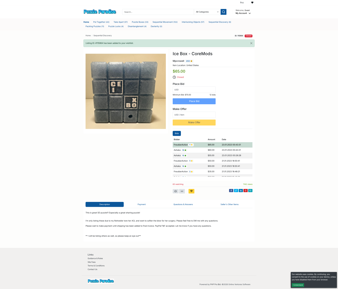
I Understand (298, 285)
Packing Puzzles (95, 26)
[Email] (250, 190)
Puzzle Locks (116, 26)
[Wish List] (252, 3)
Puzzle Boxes (140, 22)
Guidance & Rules (95, 258)
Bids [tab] (177, 133)
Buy (242, 2)
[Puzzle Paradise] (99, 11)
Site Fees (92, 262)
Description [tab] (104, 204)
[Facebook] (231, 190)
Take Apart (121, 22)
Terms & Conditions (96, 266)
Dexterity (156, 26)
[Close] (251, 43)
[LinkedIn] (241, 190)
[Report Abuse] (182, 191)
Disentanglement (137, 26)
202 (188, 61)
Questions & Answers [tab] (183, 204)
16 (183, 150)
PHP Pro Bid (215, 284)
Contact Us (92, 269)
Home (86, 22)
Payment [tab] (142, 204)
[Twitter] (236, 190)
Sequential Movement (165, 22)
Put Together (101, 22)
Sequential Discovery (220, 22)
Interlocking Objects (193, 22)
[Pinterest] (245, 190)
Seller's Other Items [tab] (230, 204)
